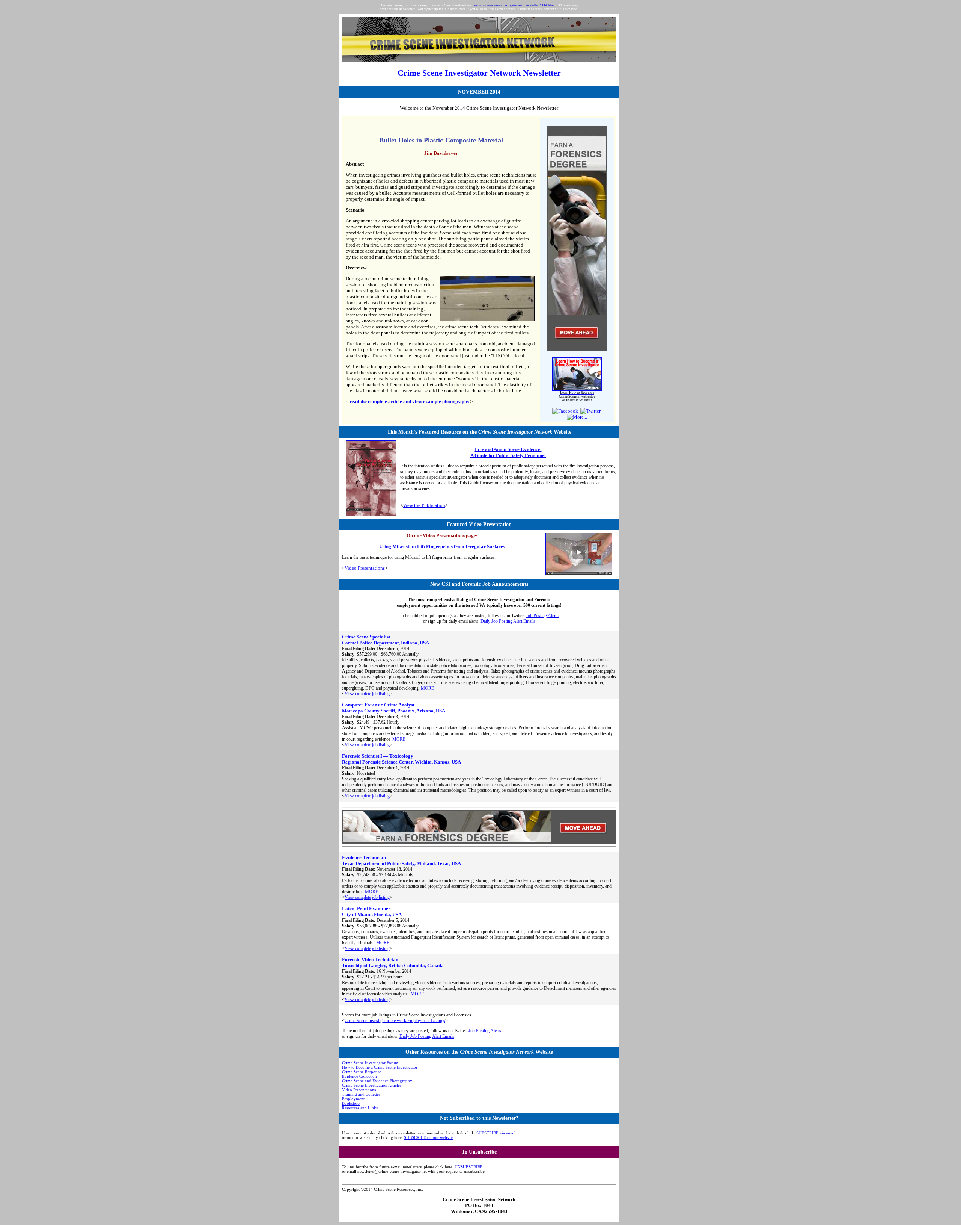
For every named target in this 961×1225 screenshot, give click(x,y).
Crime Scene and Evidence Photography (377, 1080)
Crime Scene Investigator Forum (370, 1062)
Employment (353, 1098)
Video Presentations (365, 568)
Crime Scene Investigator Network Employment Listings (395, 1020)
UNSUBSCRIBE (469, 1167)
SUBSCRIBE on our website (428, 1137)
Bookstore (351, 1103)
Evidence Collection (359, 1076)
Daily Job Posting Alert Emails (507, 621)
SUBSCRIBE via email (495, 1133)
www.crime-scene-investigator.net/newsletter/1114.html (514, 5)
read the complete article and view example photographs (409, 401)
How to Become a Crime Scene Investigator (379, 1067)
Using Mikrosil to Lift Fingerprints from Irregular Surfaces (442, 546)
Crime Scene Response (361, 1071)
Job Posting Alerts (542, 615)
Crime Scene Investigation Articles (371, 1085)
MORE (427, 688)
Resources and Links (360, 1108)
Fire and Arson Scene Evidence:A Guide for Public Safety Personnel (508, 452)
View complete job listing (367, 693)
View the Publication (424, 505)
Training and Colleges (361, 1094)
